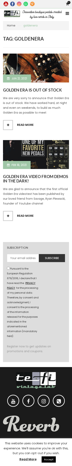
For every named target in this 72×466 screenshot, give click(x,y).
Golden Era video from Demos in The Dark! (35, 178)
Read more (25, 125)
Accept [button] (48, 459)
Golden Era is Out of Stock (32, 90)
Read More (28, 459)
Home (11, 25)
